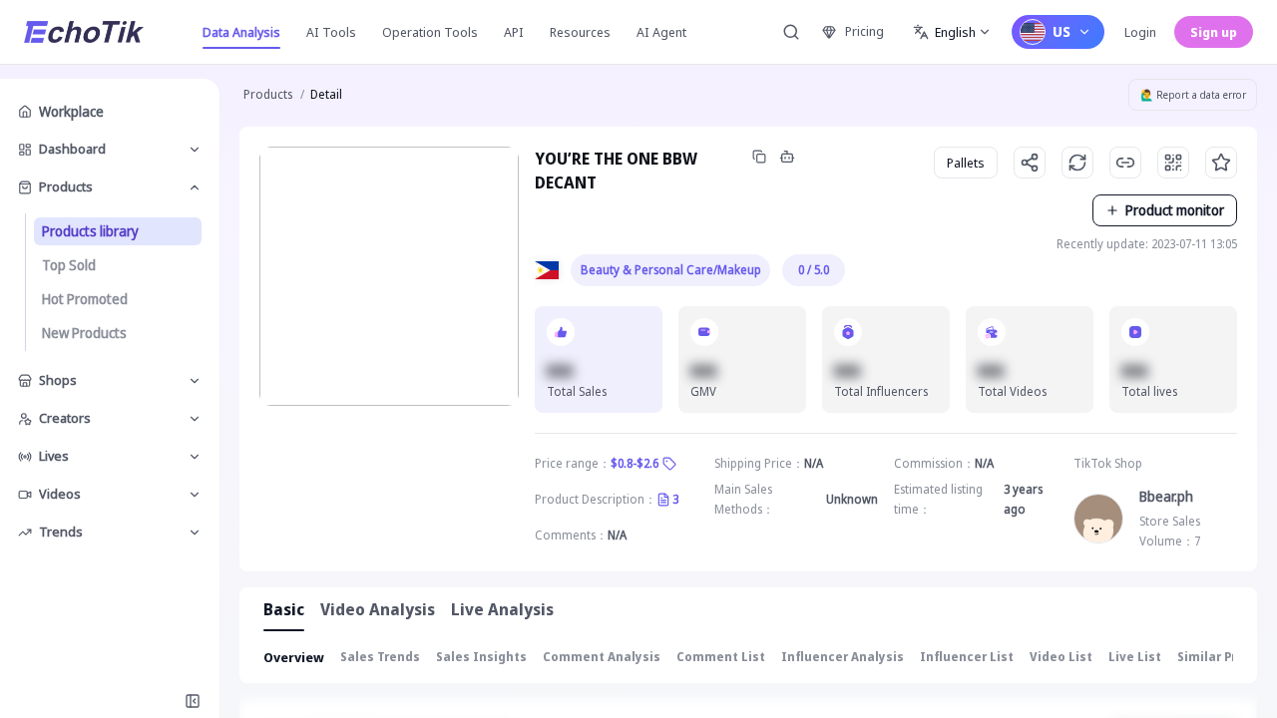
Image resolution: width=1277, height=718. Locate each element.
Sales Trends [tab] (380, 656)
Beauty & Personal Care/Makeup (671, 269)
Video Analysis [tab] (377, 609)
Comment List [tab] (720, 656)
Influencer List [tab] (967, 656)
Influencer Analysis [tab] (842, 656)
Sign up (1213, 32)
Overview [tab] (293, 657)
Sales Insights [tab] (481, 656)
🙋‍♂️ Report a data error (1193, 95)
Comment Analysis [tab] (601, 656)
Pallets (966, 163)
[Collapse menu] (193, 701)
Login (1140, 32)
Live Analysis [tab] (502, 609)
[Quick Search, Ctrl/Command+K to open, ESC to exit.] (791, 32)
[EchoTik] (84, 32)
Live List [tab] (1134, 656)
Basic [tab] (283, 609)
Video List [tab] (1061, 656)
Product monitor (1174, 209)
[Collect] (1221, 163)
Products (267, 94)
